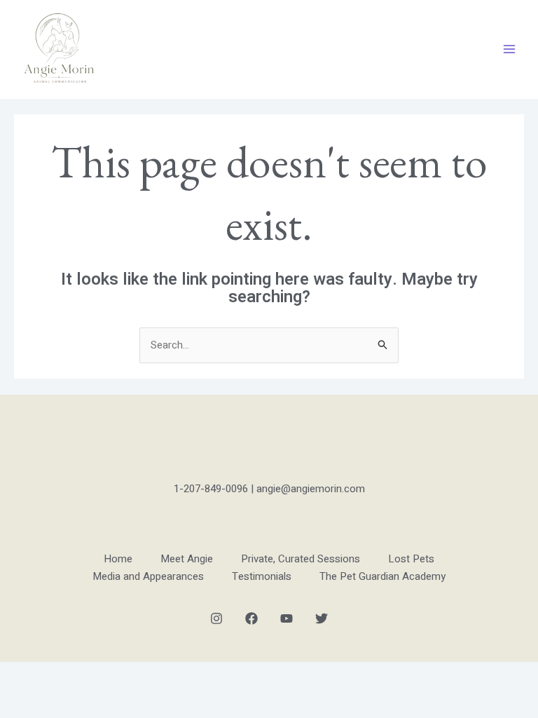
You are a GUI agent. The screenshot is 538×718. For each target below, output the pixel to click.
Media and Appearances (148, 576)
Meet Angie (186, 559)
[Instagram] (216, 618)
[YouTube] (286, 618)
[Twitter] (321, 618)
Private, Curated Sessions (300, 559)
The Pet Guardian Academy (382, 576)
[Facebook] (251, 618)
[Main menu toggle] (510, 49)
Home (118, 559)
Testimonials (261, 576)
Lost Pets (411, 559)
